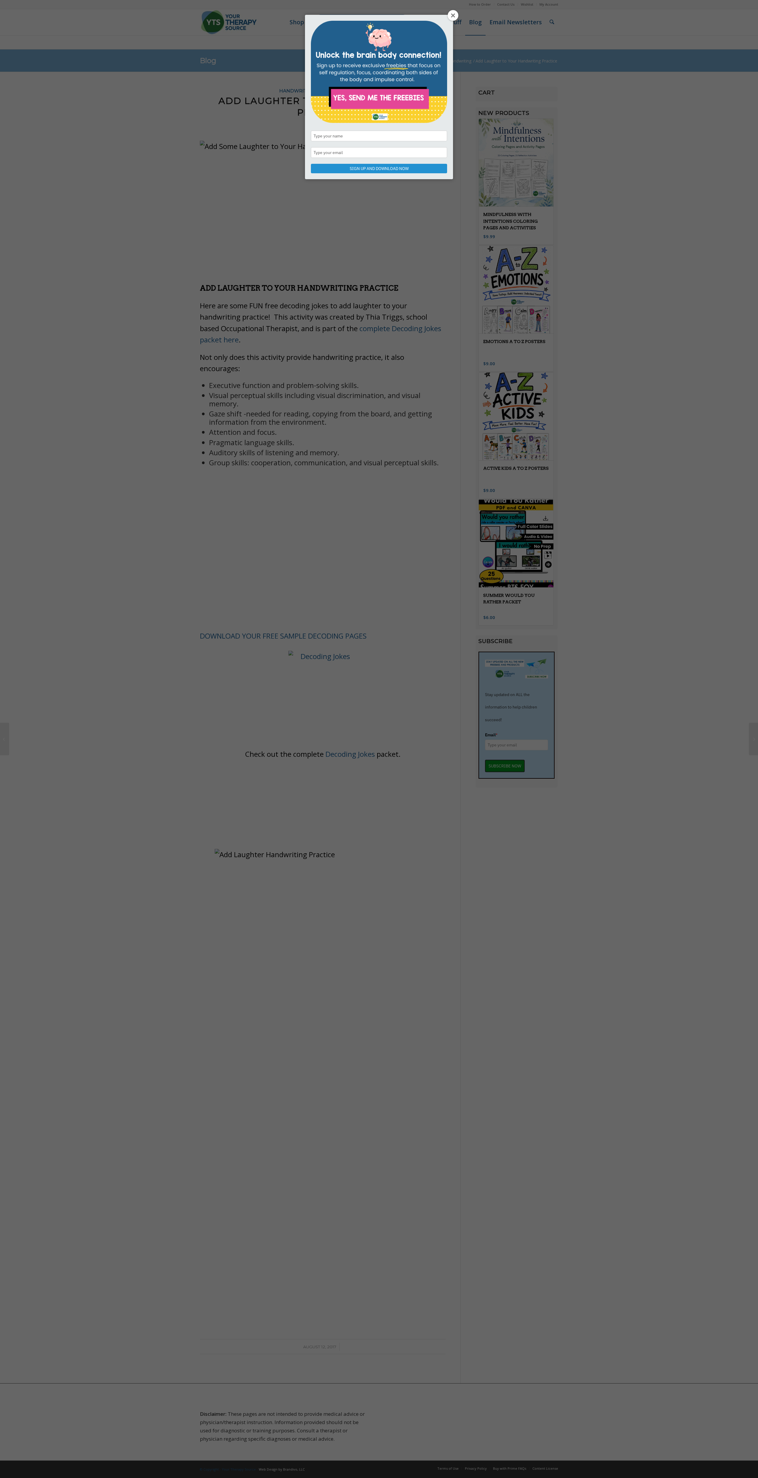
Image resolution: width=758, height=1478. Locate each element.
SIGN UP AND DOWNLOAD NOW (379, 168)
